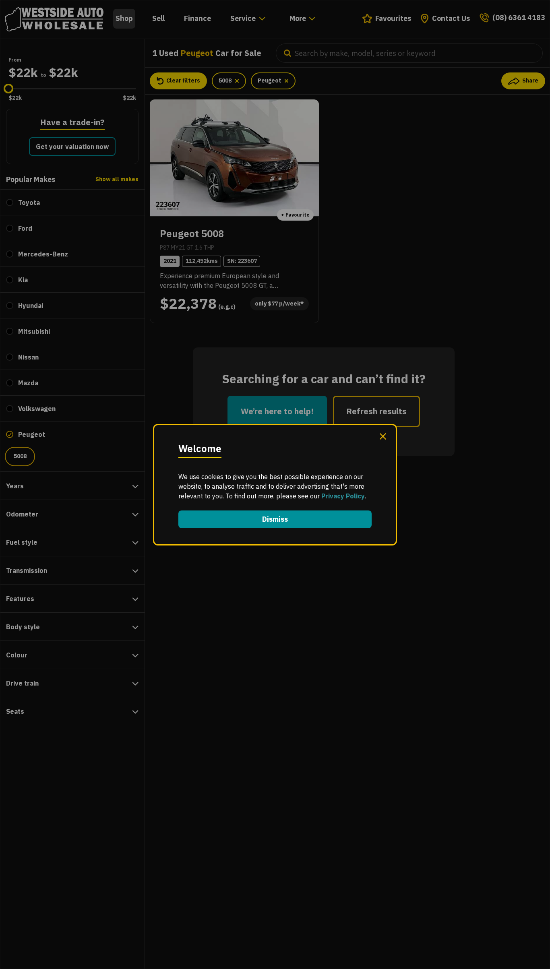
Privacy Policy (343, 496)
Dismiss (275, 519)
